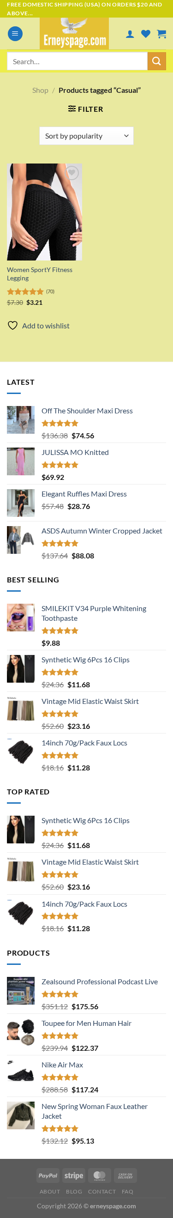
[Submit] (157, 61)
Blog (74, 1191)
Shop (40, 89)
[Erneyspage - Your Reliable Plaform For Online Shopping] (74, 33)
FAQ (128, 1191)
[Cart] (161, 34)
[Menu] (15, 34)
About (50, 1191)
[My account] (130, 34)
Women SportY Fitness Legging (39, 274)
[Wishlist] (145, 34)
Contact (102, 1191)
